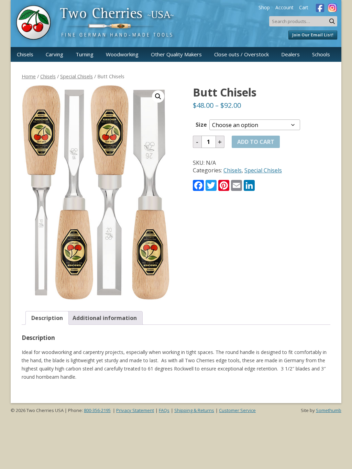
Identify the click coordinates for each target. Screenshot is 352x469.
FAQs (164, 410)
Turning (85, 54)
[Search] (332, 21)
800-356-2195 (97, 410)
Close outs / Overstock (241, 54)
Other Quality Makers (176, 54)
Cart (303, 7)
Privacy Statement (135, 410)
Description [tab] (47, 318)
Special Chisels (76, 76)
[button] (158, 96)
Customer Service (237, 410)
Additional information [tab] (105, 318)
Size (201, 124)
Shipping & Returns (194, 410)
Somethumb (328, 410)
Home (29, 76)
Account (284, 7)
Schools (321, 54)
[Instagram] (331, 7)
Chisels (25, 54)
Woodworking (122, 54)
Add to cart (255, 142)
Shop (264, 7)
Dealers (290, 54)
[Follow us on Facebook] (318, 7)
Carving (54, 54)
